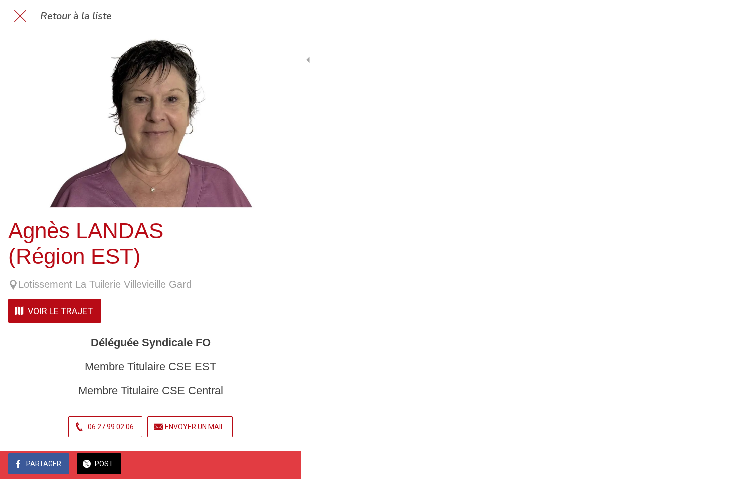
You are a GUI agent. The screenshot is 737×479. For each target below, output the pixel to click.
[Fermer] (20, 16)
